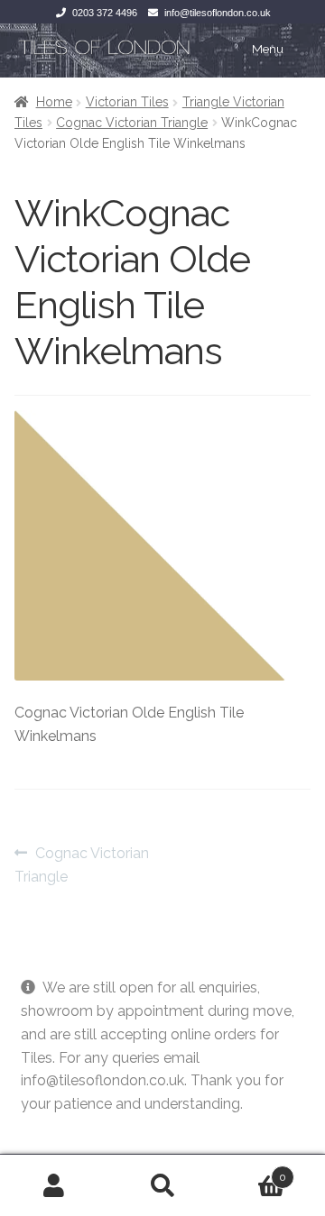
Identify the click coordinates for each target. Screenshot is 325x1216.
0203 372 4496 (104, 12)
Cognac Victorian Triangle (132, 122)
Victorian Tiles (127, 102)
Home (54, 102)
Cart (251, 1171)
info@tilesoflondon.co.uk (217, 12)
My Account (54, 1185)
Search (162, 1185)
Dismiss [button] (46, 1127)
